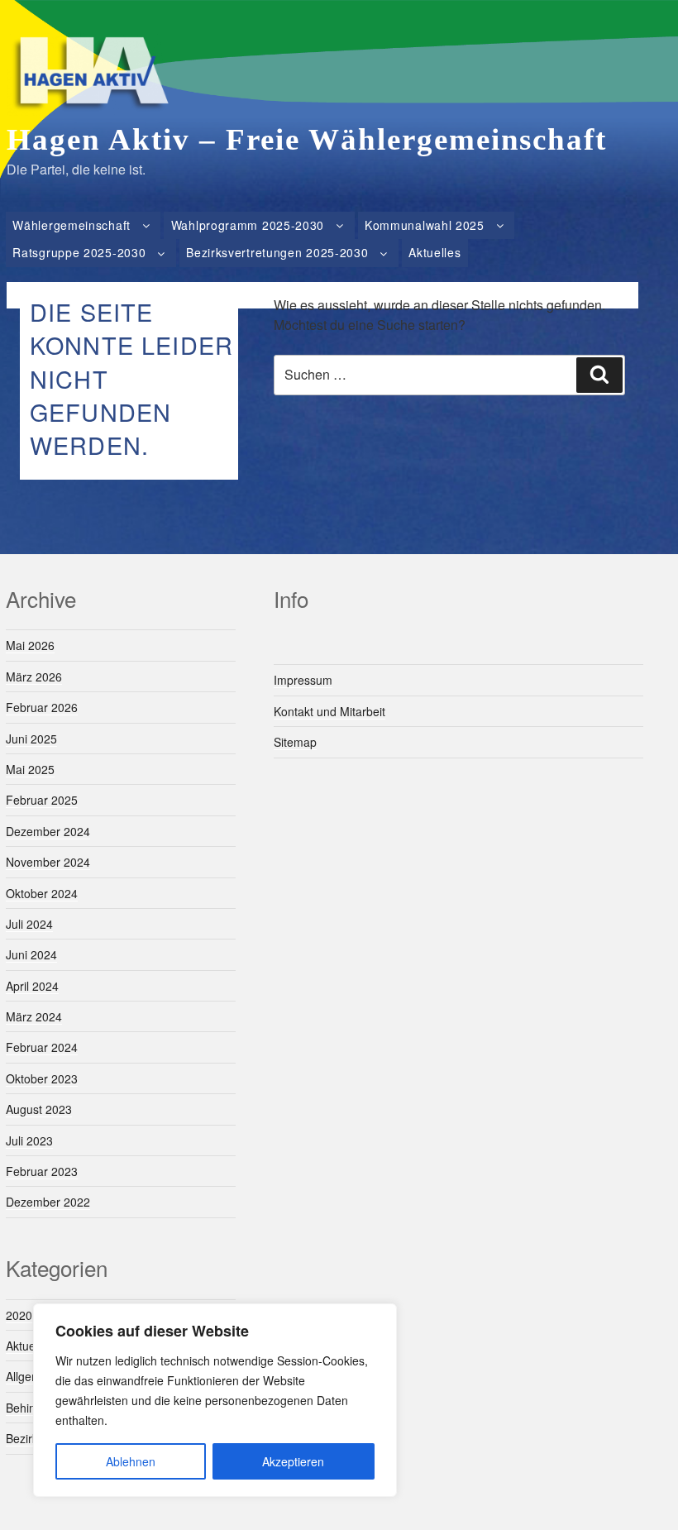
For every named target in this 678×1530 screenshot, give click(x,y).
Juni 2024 (31, 954)
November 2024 (48, 861)
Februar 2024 (42, 1047)
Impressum (303, 680)
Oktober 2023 (42, 1078)
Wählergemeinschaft (71, 225)
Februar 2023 (42, 1171)
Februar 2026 (42, 707)
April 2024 (32, 986)
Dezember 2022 (48, 1201)
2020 (19, 1315)
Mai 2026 (30, 645)
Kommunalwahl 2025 (425, 225)
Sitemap (295, 742)
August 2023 (39, 1109)
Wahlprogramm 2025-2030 (247, 225)
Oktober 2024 (42, 893)
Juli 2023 (29, 1140)
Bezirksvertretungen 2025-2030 (277, 252)
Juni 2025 (31, 738)
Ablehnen (130, 1461)
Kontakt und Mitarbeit (329, 711)
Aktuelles (434, 252)
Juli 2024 (29, 924)
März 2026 (34, 676)
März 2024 (34, 1016)
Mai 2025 (30, 769)
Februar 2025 (42, 799)
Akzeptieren (293, 1461)
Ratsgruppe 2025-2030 (79, 252)
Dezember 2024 (48, 831)
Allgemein (31, 1376)
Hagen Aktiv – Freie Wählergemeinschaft (307, 139)
